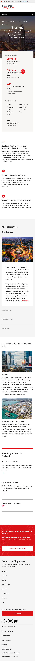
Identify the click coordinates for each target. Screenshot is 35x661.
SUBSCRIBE (18, 613)
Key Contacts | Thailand (10, 483)
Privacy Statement (7, 631)
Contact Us (5, 593)
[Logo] (8, 7)
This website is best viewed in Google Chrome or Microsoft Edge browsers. (16, 565)
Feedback (5, 598)
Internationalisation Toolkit (17, 548)
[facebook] (3, 621)
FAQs (3, 602)
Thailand (4, 24)
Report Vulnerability (8, 626)
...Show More (25, 300)
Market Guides (22, 22)
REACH (4, 589)
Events (4, 580)
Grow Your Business (8, 22)
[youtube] (15, 621)
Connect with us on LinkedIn (11, 503)
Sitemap (4, 644)
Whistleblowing (6, 649)
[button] (33, 7)
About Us (4, 571)
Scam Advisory (6, 640)
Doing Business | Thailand (10, 462)
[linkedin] (7, 621)
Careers (4, 575)
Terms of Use (6, 635)
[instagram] (11, 621)
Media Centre (6, 584)
